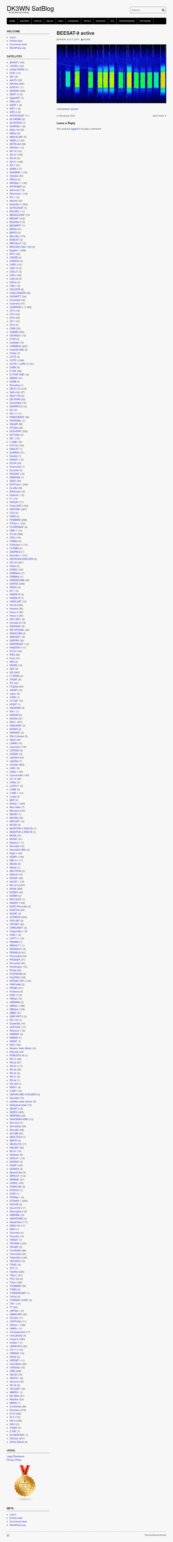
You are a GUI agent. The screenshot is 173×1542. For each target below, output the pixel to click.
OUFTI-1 (14, 938)
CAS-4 (13, 275)
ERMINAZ (15, 477)
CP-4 (12, 310)
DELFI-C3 (15, 388)
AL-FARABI (15, 119)
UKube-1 (14, 1325)
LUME (13, 789)
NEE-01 (14, 860)
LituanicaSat (16, 775)
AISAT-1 (14, 105)
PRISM (13, 988)
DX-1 (12, 438)
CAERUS (14, 261)
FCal (12, 512)
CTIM (13, 339)
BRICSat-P (15, 243)
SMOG (13, 1140)
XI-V (12, 1417)
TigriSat (14, 1271)
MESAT (14, 814)
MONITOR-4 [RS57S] (21, 832)
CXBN (13, 367)
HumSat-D (15, 622)
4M (11, 76)
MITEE (13, 824)
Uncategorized (17, 1332)
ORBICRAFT (16, 927)
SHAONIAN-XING (19, 1119)
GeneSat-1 (15, 555)
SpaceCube (16, 1172)
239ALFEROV (17, 69)
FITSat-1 (14, 523)
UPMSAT (14, 1353)
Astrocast (15, 190)
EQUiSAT (15, 473)
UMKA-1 (14, 1328)
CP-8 (12, 324)
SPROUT (14, 1176)
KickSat (14, 718)
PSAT (13, 995)
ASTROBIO (16, 186)
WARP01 (14, 1392)
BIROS (13, 232)
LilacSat (14, 764)
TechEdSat (15, 1250)
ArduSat (14, 175)
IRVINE (13, 665)
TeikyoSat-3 (16, 1257)
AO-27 (13, 154)
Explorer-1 (15, 495)
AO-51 (13, 161)
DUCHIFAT (15, 431)
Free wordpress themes (155, 1534)
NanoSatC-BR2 (18, 849)
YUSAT (13, 1427)
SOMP (13, 1165)
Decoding (15, 385)
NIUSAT (14, 878)
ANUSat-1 (15, 147)
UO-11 (13, 1349)
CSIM (13, 328)
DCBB (13, 381)
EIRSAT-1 (15, 459)
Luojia (13, 796)
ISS (11, 672)
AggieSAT (15, 97)
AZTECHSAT (16, 207)
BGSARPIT (15, 225)
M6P (12, 800)
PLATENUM (16, 973)
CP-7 (12, 321)
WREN (13, 1403)
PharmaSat (16, 956)
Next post (158, 115)
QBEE (13, 1012)
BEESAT (74, 109)
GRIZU (13, 587)
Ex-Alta (13, 488)
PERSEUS (15, 952)
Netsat (13, 867)
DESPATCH (16, 406)
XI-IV (12, 1413)
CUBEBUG (15, 346)
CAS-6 (13, 282)
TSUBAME (15, 1286)
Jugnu (13, 693)
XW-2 (13, 1420)
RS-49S (14, 1083)
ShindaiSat (15, 1126)
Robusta (14, 1051)
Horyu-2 (14, 612)
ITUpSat (14, 686)
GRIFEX (14, 583)
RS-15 (13, 1059)
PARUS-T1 (15, 945)
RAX (12, 1044)
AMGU (13, 133)
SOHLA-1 (15, 1158)
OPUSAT (14, 924)
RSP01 (13, 1087)
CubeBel (14, 342)
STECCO (14, 1190)
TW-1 (13, 1303)
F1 (11, 498)
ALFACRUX (16, 122)
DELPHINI (15, 399)
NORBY (14, 895)
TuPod (13, 1296)
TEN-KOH (15, 1261)
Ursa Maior (15, 1364)
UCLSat (14, 1317)
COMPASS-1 (16, 307)
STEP (13, 1193)
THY (12, 1268)
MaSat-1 (14, 803)
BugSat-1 (15, 250)
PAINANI (14, 942)
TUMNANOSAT (18, 1293)
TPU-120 (14, 1278)
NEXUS (14, 874)
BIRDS (13, 229)
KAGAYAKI (15, 707)
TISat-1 (14, 1275)
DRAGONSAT (17, 417)
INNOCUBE (16, 633)
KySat (13, 739)
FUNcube (15, 544)
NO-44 (13, 885)
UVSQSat (15, 1367)
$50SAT (14, 62)
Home (12, 21)
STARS (13, 1183)
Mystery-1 (15, 842)
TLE (112, 21)
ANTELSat (15, 144)
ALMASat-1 (16, 126)
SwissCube (15, 1222)
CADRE (14, 257)
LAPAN (13, 743)
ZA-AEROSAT (17, 1434)
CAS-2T (14, 271)
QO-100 (14, 1020)
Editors (24, 21)
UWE (12, 1371)
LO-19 (13, 778)
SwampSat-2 (16, 1211)
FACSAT (14, 502)
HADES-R (15, 594)
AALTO (13, 80)
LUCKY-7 (14, 785)
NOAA (13, 888)
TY (11, 1307)
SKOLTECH (16, 1137)
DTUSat (14, 427)
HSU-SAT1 (15, 619)
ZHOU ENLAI (17, 1442)
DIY (12, 410)
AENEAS (14, 90)
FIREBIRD (15, 519)
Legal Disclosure (15, 1456)
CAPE (13, 264)
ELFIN (13, 463)
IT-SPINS (14, 676)
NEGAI (13, 863)
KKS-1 (13, 722)
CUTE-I (14, 360)
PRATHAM (15, 984)
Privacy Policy (14, 1459)
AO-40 (13, 158)
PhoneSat (15, 963)
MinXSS (14, 817)
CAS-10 (14, 268)
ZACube (14, 1438)
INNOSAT (15, 637)
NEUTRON (15, 871)
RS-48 (13, 1080)
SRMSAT (14, 1179)
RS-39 (13, 1069)
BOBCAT (14, 239)
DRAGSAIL (15, 420)
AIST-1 (13, 108)
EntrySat (14, 470)
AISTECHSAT (17, 115)
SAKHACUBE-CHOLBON (23, 1094)
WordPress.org (18, 47)
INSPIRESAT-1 (17, 644)
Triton (13, 1282)
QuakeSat (15, 1023)
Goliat (13, 566)
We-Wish (14, 1395)
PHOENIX (15, 959)
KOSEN (14, 729)
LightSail (14, 757)
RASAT (13, 1041)
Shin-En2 (14, 1122)
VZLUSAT (15, 1388)
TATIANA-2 (15, 1243)
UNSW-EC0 (16, 1346)
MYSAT (13, 839)
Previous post (67, 115)
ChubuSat (15, 300)
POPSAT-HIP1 (17, 981)
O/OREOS (15, 917)
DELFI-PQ (15, 395)
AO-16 (13, 151)
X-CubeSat (15, 1406)
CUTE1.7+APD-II (19, 363)
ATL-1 (13, 197)
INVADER (15, 647)
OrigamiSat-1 (17, 931)
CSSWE (14, 332)
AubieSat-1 (15, 204)
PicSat (13, 970)
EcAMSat (14, 452)
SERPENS (15, 1115)
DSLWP (14, 424)
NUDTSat (15, 910)
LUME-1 (14, 793)
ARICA (13, 179)
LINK (12, 768)
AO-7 (12, 165)
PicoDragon (16, 966)
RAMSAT (14, 1034)
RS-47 (13, 1076)
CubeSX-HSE (17, 349)
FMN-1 (13, 530)
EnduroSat (15, 466)
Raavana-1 (15, 1030)
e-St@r (13, 441)
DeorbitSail (15, 402)
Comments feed (18, 44)
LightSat (14, 761)
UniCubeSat (16, 1335)
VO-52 (13, 1385)
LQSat (13, 782)
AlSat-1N (14, 129)
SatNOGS (100, 21)
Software (145, 21)
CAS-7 (13, 285)
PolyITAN (14, 977)
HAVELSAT (15, 601)
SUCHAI (14, 1204)
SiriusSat (14, 1129)
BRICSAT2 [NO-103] (20, 246)
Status (38, 21)
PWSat (13, 998)
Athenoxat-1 (16, 193)
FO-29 (13, 534)
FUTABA (14, 548)
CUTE (13, 356)
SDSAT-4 (14, 1108)
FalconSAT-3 (16, 505)
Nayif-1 (13, 853)
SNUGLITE (15, 1144)
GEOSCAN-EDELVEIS (21, 558)
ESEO (13, 480)
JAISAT (13, 690)
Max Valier (15, 807)
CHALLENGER (18, 293)
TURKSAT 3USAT (19, 1300)
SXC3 (13, 1229)
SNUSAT (14, 1147)
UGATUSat (15, 1321)
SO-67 (13, 1151)
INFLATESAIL (17, 629)
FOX (12, 537)
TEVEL (13, 1264)
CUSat (13, 353)
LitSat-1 (14, 771)
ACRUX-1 (15, 87)
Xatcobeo (15, 1410)
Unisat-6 (14, 1339)
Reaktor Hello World (20, 1048)
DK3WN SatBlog (30, 8)
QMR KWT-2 (16, 1016)
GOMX (13, 569)
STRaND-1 (15, 1200)
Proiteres (14, 991)
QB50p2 (14, 1009)
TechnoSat (15, 1254)
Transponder (127, 21)
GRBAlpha (15, 573)
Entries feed (16, 40)
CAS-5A (14, 278)
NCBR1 (14, 856)
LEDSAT (14, 754)
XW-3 (13, 1424)
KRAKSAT (15, 732)
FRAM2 (14, 541)
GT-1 (12, 590)
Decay (49, 21)
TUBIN (13, 1289)
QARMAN (15, 1002)
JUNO (13, 697)
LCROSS (14, 750)
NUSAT (13, 913)
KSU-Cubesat (17, 736)
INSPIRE (14, 640)
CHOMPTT (15, 296)
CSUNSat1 (15, 335)
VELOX (13, 1374)
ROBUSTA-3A (17, 1055)
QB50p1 (14, 1005)
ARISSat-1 (15, 183)
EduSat (13, 456)
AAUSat (14, 83)
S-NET (13, 1090)
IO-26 (13, 651)
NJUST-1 (14, 881)
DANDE (14, 378)
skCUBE (14, 1133)
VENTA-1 (14, 1378)
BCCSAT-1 (15, 211)
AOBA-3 (14, 168)
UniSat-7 (14, 1342)
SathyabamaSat (18, 1105)
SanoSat (14, 1098)
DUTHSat (15, 434)
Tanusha (14, 1236)
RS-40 (13, 1073)
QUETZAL (15, 1027)
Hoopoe (14, 608)
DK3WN (86, 39)
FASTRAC (15, 509)
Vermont (14, 1381)
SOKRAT (14, 1161)
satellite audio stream (21, 1101)
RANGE (14, 1037)
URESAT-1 (15, 1360)
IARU (60, 21)
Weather (14, 1399)
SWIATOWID (16, 1218)
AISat (12, 101)
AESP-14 (14, 94)
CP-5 (12, 314)
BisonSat (14, 236)
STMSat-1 (15, 1197)
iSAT (12, 668)
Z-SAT (13, 1431)
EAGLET (14, 449)
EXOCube (15, 491)
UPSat (13, 1356)
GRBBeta (15, 576)
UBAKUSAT (16, 1314)
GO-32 (13, 562)
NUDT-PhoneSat (18, 906)
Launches (15, 746)
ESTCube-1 (16, 484)
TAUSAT (14, 1246)
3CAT (13, 73)
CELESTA (15, 289)
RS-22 (13, 1062)
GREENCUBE (17, 580)
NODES (14, 892)
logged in (75, 128)
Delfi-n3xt (15, 392)
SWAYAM (14, 1215)
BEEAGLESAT (17, 214)
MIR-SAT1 (15, 821)
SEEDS (13, 1112)
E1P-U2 (14, 445)
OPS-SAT (15, 920)
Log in (13, 37)
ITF (11, 683)
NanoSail (14, 846)
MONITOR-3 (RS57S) (21, 828)
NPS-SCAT (15, 899)
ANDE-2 (14, 140)
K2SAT (13, 704)
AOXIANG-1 (16, 172)
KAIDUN (14, 715)
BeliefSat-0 (15, 222)
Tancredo (15, 1232)
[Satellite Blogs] (25, 1483)
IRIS (12, 661)
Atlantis (13, 200)
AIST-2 (13, 112)
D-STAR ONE (17, 374)
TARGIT (14, 1239)
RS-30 (13, 1066)
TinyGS (87, 21)
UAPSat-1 (15, 1310)
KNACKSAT (16, 725)
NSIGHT (14, 902)
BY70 (12, 254)
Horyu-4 (14, 615)
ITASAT (14, 679)
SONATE (14, 1168)
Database (73, 21)
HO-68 (13, 605)
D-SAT (13, 371)
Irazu (12, 658)
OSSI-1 (13, 934)
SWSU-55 (15, 1225)
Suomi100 (15, 1207)
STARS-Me (15, 1186)
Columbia (15, 303)
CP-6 (12, 317)
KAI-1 (13, 711)
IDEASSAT (15, 626)
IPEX (12, 654)
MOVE (13, 835)
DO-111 (14, 413)
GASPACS (15, 551)
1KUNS (13, 66)
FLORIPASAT (17, 527)
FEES (13, 516)
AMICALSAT (16, 136)
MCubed (14, 810)
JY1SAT (14, 700)
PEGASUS (15, 949)
